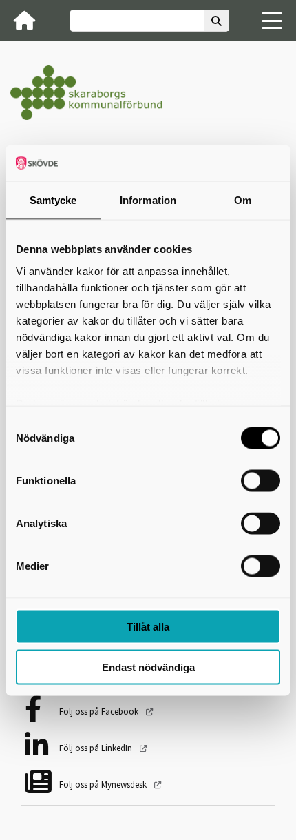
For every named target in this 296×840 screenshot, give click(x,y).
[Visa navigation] (272, 20)
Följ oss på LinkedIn (96, 748)
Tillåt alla (148, 627)
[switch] (260, 481)
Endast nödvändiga (148, 667)
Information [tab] (148, 200)
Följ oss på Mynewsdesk (104, 784)
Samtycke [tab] (53, 200)
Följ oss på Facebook (99, 711)
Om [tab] (242, 200)
